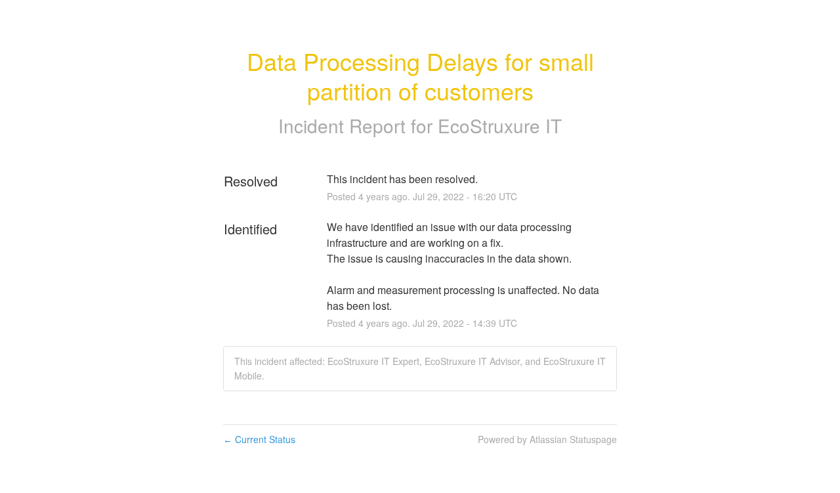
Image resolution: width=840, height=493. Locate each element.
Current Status (259, 439)
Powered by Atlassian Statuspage (547, 439)
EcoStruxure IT (500, 125)
